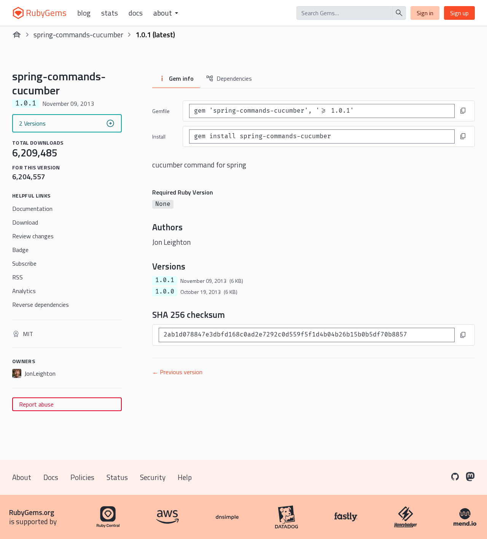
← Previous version (177, 371)
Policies (82, 477)
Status (117, 477)
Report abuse (36, 404)
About (21, 477)
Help (185, 477)
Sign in (425, 13)
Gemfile (161, 111)
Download (25, 222)
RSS (17, 277)
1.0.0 (164, 291)
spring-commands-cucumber (78, 34)
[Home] (17, 35)
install (159, 136)
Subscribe (24, 263)
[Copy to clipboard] (463, 110)
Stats (109, 13)
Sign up (459, 13)
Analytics (24, 290)
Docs (136, 13)
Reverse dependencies (40, 304)
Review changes (33, 236)
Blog (84, 13)
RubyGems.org (31, 512)
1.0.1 (164, 280)
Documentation (32, 208)
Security (153, 477)
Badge (20, 249)
